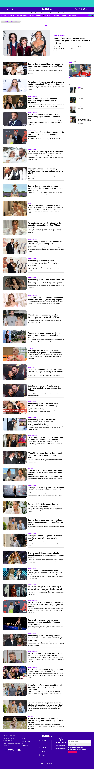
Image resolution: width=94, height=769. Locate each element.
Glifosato (31, 15)
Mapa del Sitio (26, 741)
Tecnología (33, 13)
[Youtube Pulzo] (81, 8)
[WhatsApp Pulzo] (86, 9)
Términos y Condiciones (9, 736)
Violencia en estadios (22, 15)
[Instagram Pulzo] (84, 9)
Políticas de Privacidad (8, 738)
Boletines (91, 15)
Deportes (24, 13)
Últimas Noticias (73, 15)
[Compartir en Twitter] (46, 37)
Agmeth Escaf (39, 15)
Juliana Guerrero (11, 15)
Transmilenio (64, 15)
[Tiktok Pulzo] (79, 9)
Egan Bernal (56, 15)
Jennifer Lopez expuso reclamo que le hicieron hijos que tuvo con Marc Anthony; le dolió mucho (71, 40)
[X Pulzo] (76, 8)
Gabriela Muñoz (48, 15)
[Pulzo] (47, 9)
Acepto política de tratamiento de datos (78, 749)
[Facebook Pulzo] (75, 9)
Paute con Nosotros (8, 741)
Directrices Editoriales (25, 744)
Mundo (43, 13)
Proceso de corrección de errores (11, 743)
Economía (52, 13)
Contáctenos (25, 739)
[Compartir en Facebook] (46, 34)
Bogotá (14, 13)
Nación (5, 13)
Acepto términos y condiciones (76, 747)
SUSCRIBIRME (72, 752)
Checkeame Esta (62, 13)
